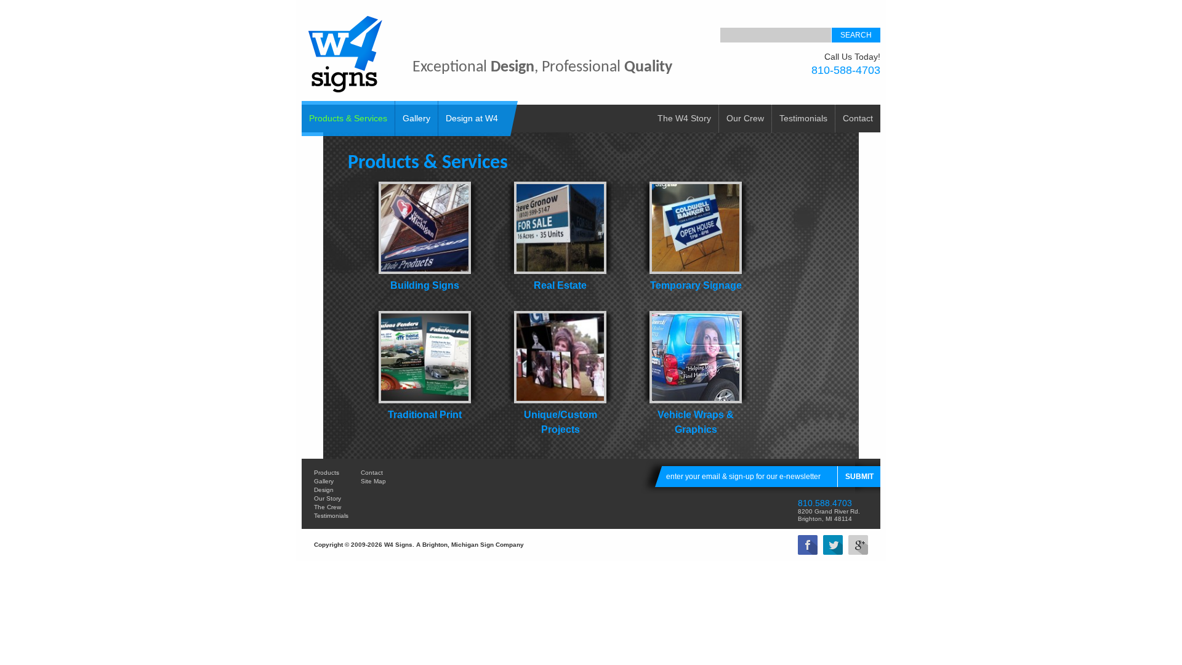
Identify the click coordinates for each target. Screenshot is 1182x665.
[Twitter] (833, 545)
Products (326, 472)
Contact (858, 118)
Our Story (327, 498)
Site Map (373, 481)
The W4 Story (684, 118)
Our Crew (745, 118)
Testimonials (803, 118)
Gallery (416, 118)
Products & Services (348, 118)
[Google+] (858, 545)
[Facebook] (808, 545)
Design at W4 (472, 118)
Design (324, 489)
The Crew (327, 507)
